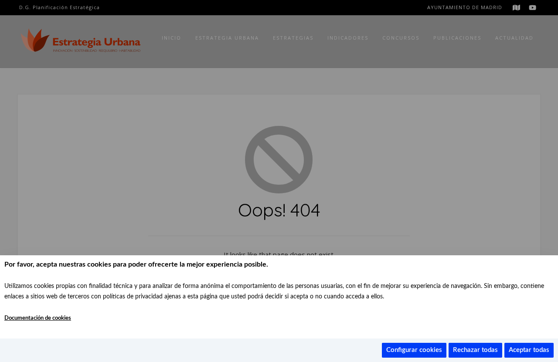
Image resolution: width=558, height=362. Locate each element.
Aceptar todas (529, 350)
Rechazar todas (475, 350)
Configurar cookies (414, 350)
